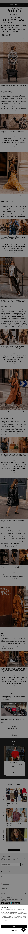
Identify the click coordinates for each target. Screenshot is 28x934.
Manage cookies (14, 930)
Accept (14, 926)
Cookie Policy (22, 917)
